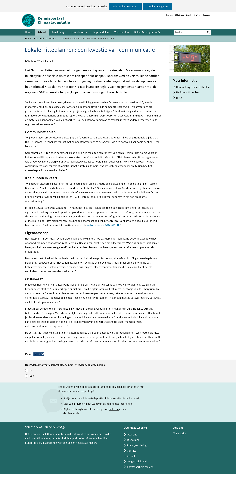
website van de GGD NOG (103, 225)
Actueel (41, 32)
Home (28, 32)
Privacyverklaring (137, 445)
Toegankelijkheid (137, 461)
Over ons (169, 15)
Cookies (102, 6)
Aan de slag (57, 32)
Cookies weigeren (158, 6)
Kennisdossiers (78, 32)
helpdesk (134, 398)
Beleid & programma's (147, 32)
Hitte (179, 97)
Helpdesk (206, 15)
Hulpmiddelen (100, 32)
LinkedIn (114, 409)
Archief (131, 456)
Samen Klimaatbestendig (117, 403)
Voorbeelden (121, 32)
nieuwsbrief (73, 413)
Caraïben (197, 15)
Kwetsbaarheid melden (140, 467)
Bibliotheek (179, 15)
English (188, 15)
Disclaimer (133, 439)
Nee (31, 375)
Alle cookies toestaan (125, 6)
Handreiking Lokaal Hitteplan (193, 87)
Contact (131, 450)
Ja (30, 370)
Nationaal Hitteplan (187, 92)
